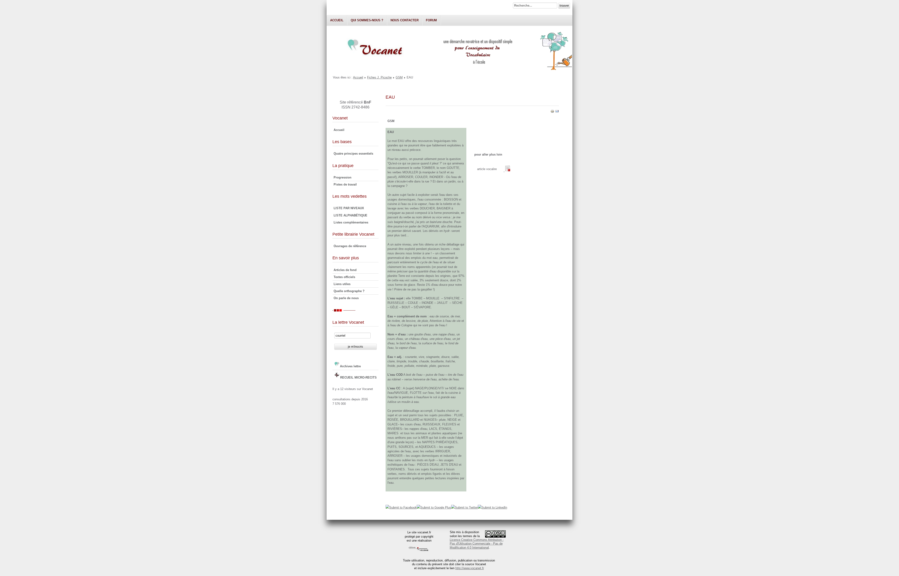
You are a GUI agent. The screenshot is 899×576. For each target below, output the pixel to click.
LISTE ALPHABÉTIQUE (350, 215)
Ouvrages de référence (350, 246)
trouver (564, 5)
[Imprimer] (552, 112)
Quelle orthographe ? (349, 291)
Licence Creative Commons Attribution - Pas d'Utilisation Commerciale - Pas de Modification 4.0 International (477, 543)
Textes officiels (344, 277)
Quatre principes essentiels (353, 153)
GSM (399, 77)
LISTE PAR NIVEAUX (349, 208)
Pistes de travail (345, 184)
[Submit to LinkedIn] (492, 507)
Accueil (336, 20)
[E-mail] (557, 112)
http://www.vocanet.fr (469, 568)
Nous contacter (405, 20)
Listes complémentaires (351, 222)
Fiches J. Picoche (379, 77)
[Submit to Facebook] (401, 507)
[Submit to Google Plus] (434, 507)
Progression (342, 177)
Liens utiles (342, 284)
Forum (431, 20)
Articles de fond (345, 270)
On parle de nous (346, 298)
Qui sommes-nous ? (367, 20)
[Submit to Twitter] (464, 507)
